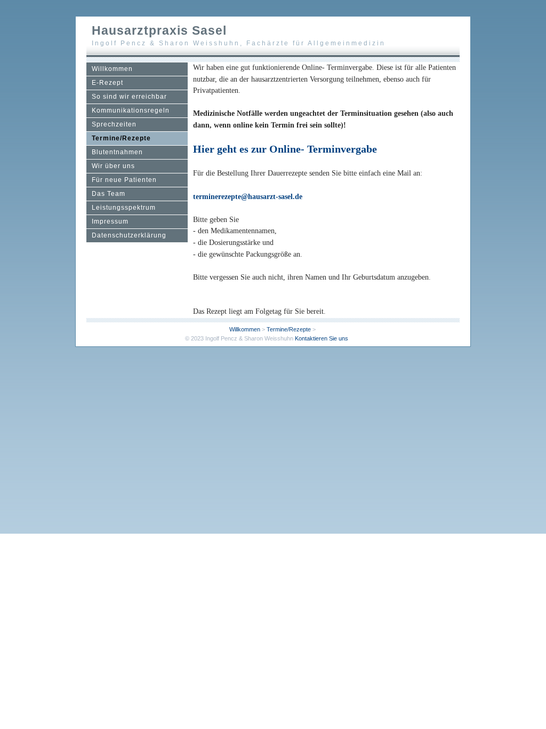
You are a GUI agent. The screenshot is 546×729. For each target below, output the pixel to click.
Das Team (108, 193)
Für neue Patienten (124, 180)
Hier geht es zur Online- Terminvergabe (285, 149)
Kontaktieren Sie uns (321, 338)
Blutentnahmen (117, 152)
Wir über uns (113, 166)
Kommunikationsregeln (131, 110)
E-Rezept (107, 82)
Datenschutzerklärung (129, 235)
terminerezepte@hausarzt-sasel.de (247, 197)
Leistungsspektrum (124, 207)
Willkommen (112, 69)
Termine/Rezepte (121, 138)
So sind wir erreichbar (129, 96)
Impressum (110, 221)
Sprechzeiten (114, 124)
